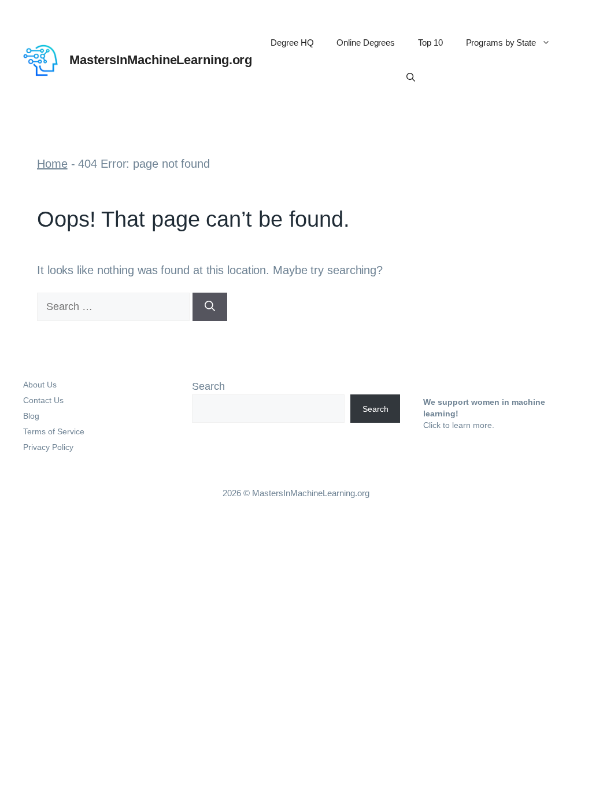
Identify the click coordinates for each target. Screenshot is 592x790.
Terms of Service (53, 431)
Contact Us (43, 400)
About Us (40, 384)
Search (208, 386)
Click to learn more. (458, 425)
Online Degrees (365, 42)
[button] (411, 77)
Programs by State (501, 42)
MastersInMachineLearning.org (160, 60)
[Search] (210, 307)
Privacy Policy (48, 447)
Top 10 (430, 42)
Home (52, 163)
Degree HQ (292, 42)
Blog (31, 415)
